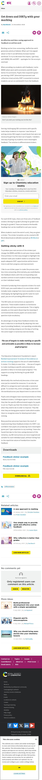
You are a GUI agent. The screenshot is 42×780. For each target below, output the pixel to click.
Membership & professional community (15, 687)
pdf (2, 241)
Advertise (6, 710)
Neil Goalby (29, 639)
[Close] (36, 739)
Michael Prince (28, 623)
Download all (21, 476)
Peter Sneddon (21, 515)
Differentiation (9, 487)
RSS (16, 664)
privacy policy (23, 210)
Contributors (6, 662)
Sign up (20, 201)
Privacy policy (8, 715)
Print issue (32, 662)
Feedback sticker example (16, 457)
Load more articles (21, 553)
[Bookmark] (39, 33)
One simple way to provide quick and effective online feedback (25, 524)
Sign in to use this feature (30, 28)
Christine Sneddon (33, 512)
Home (5, 682)
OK (19, 767)
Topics (17, 659)
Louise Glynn (33, 530)
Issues (26, 659)
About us (19, 662)
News (5, 695)
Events (6, 697)
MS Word (34, 238)
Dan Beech (6, 25)
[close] (40, 28)
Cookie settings (19, 773)
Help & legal (7, 713)
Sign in (15, 589)
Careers (6, 702)
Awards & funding (9, 707)
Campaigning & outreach (11, 689)
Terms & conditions (9, 718)
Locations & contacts (10, 700)
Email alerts (6, 664)
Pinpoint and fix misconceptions (20, 619)
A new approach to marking (25, 509)
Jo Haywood (28, 610)
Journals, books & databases (12, 692)
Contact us (5, 659)
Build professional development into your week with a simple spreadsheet (26, 605)
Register (25, 589)
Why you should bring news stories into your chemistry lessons (25, 633)
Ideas (3, 8)
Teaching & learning (9, 705)
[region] (19, 758)
